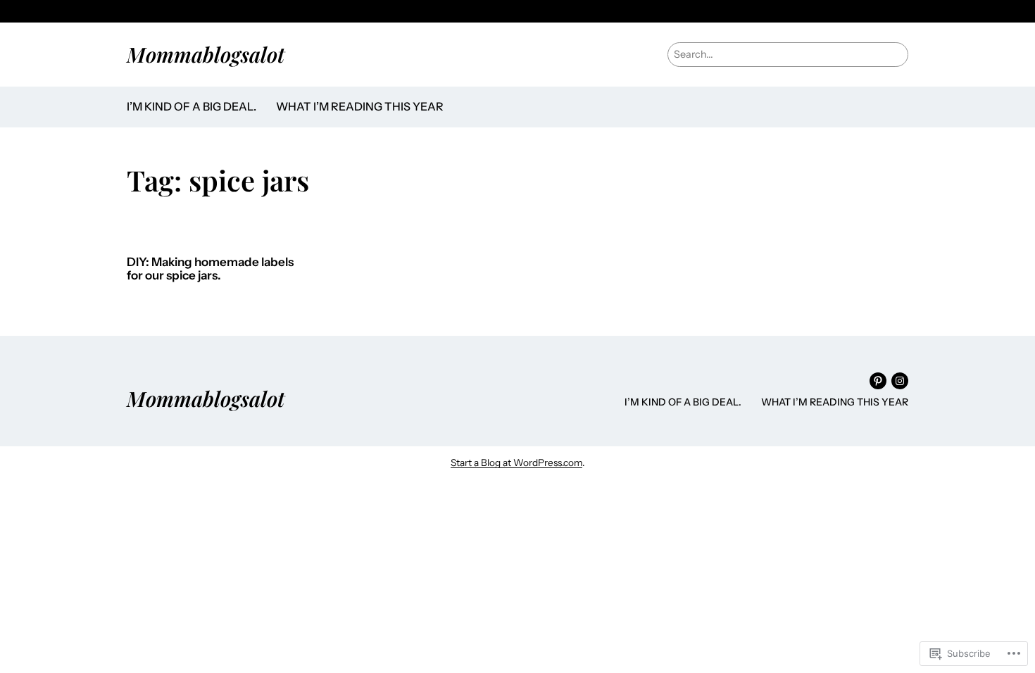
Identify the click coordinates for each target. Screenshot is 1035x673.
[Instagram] (899, 380)
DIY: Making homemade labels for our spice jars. (210, 269)
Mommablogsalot (205, 54)
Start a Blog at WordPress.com (516, 462)
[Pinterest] (878, 380)
